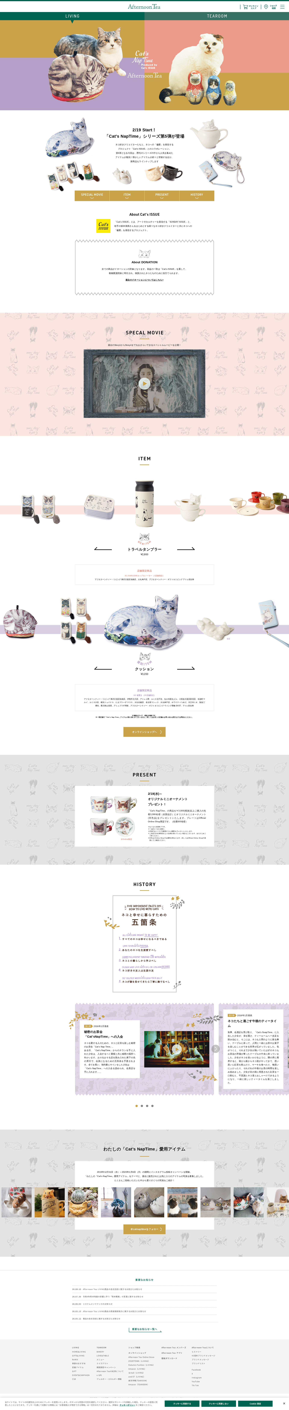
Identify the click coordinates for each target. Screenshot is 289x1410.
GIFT (74, 1371)
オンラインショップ (137, 1353)
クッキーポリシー (127, 1405)
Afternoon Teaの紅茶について (110, 1371)
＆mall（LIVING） (136, 1372)
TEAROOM (101, 1347)
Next (215, 1049)
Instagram (197, 1377)
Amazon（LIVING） (137, 1368)
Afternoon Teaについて (203, 1347)
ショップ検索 (134, 1347)
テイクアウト (102, 1363)
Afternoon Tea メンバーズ (174, 1347)
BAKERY (100, 1351)
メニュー (100, 1359)
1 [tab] (136, 1106)
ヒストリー (196, 1351)
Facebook (196, 1369)
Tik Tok (195, 1385)
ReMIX (75, 1359)
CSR (74, 1379)
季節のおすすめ (78, 1363)
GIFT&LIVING (78, 1355)
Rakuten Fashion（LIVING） (141, 1365)
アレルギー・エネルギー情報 (109, 1379)
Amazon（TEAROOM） (138, 1384)
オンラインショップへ (144, 732)
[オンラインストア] (250, 7)
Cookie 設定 (255, 1403)
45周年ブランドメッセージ (203, 1355)
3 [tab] (147, 1106)
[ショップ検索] (270, 7)
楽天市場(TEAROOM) (137, 1380)
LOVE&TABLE (103, 1355)
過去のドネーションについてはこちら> (144, 280)
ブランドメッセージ (200, 1359)
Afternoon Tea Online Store (141, 1357)
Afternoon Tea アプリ (172, 1353)
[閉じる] (284, 1403)
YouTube (196, 1381)
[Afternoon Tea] (144, 6)
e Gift (99, 1375)
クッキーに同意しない (218, 1403)
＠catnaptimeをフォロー (144, 1229)
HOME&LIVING (79, 1351)
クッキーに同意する (182, 1403)
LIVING (75, 1347)
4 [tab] (152, 1106)
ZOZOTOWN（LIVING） (139, 1361)
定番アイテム (78, 1367)
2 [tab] (142, 1106)
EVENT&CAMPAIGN (81, 1375)
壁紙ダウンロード (169, 1358)
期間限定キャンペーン (106, 1367)
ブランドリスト (198, 1363)
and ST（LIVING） (136, 1376)
